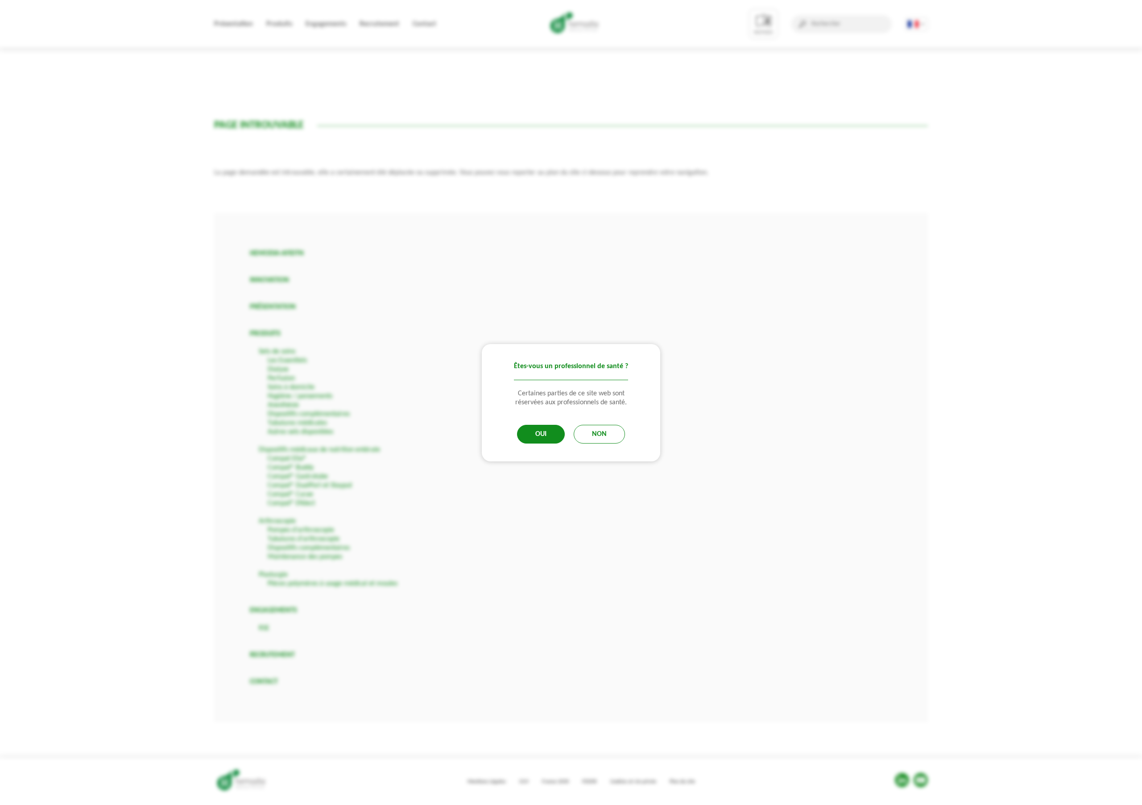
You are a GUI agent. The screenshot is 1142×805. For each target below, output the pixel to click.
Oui (540, 434)
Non (599, 434)
